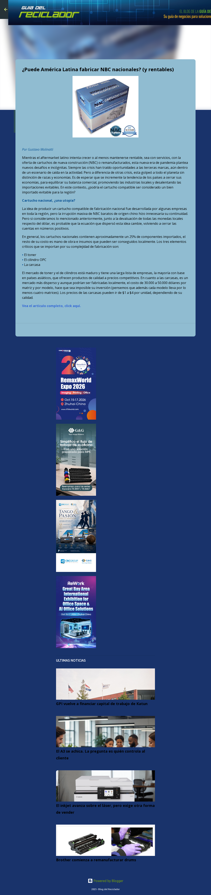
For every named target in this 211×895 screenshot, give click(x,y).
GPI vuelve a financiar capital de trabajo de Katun (102, 703)
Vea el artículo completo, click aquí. (51, 306)
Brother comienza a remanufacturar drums (96, 859)
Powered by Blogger (108, 881)
